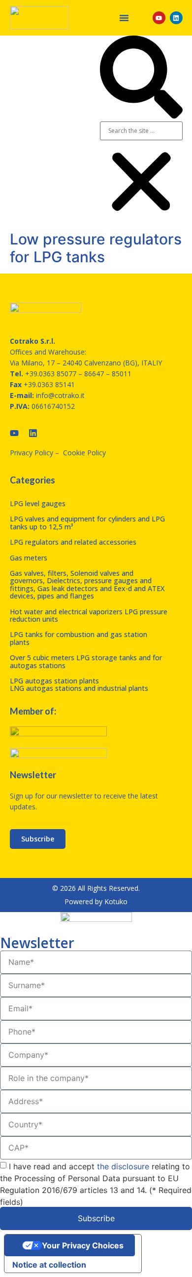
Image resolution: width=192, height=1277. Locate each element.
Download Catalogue (58, 130)
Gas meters (28, 557)
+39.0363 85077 (50, 373)
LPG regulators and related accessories (73, 542)
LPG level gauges (37, 503)
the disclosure (123, 1166)
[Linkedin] (176, 17)
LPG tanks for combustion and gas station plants (78, 638)
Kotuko (116, 901)
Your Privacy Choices (83, 1245)
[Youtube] (159, 17)
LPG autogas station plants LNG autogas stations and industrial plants (79, 684)
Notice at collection (49, 1265)
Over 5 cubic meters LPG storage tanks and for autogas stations (86, 661)
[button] (124, 17)
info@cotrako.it (60, 395)
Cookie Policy (84, 452)
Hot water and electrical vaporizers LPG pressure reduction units (88, 615)
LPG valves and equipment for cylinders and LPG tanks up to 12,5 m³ (87, 522)
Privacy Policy (31, 452)
